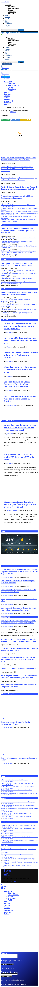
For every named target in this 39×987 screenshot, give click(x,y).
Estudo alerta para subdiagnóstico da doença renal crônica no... (19, 793)
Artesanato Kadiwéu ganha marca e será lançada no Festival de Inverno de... (21, 340)
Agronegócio (8, 23)
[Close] (1, 72)
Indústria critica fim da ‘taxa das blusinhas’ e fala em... (16, 813)
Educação (11, 6)
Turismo (7, 18)
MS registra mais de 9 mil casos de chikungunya (14, 780)
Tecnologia (12, 12)
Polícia (7, 27)
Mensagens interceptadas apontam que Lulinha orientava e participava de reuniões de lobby (17, 241)
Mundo (10, 10)
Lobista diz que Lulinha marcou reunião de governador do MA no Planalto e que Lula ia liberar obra (17, 169)
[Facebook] (1, 75)
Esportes (7, 25)
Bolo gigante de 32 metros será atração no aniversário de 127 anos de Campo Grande (17, 264)
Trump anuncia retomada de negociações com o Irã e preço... (18, 802)
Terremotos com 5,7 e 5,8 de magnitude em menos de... (16, 816)
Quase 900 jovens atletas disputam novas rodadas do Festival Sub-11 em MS (19, 649)
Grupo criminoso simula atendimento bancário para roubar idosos (19, 211)
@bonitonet (9, 332)
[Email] (4, 75)
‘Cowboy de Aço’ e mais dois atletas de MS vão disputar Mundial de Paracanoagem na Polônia (18, 640)
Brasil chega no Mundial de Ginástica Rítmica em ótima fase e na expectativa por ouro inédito (19, 677)
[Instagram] (2, 75)
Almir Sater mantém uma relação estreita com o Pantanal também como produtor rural (18, 159)
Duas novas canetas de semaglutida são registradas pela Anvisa (15, 723)
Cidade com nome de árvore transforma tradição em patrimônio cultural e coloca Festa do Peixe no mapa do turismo (19, 572)
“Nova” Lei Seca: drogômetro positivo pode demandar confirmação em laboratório (16, 300)
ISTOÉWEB (13, 112)
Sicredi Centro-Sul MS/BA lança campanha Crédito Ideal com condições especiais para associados (18, 282)
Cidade (7, 15)
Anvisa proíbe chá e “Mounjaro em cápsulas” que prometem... (18, 786)
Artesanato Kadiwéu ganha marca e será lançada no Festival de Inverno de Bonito (19, 179)
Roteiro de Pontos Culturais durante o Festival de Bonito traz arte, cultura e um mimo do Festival (19, 188)
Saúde (6, 20)
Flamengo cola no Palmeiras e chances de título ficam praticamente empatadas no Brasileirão (18, 622)
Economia (7, 17)
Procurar (21, 30)
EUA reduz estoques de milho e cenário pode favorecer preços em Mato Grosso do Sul (20, 504)
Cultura (7, 22)
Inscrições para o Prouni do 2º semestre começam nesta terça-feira (19, 862)
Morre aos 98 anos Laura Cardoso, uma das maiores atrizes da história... (20, 398)
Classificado (7, 64)
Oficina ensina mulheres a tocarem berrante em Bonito (16, 278)
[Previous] (7, 203)
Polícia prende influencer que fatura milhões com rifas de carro (18, 309)
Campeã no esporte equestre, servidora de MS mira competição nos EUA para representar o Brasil (18, 659)
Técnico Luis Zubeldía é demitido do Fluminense (19, 668)
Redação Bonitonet (11, 405)
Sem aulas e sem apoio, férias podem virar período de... (16, 865)
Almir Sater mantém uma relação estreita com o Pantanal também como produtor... (20, 326)
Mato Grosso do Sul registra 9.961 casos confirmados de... (17, 783)
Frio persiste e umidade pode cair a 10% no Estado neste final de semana (17, 197)
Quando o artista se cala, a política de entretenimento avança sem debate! (20, 369)
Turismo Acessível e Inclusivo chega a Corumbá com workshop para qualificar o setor (18, 609)
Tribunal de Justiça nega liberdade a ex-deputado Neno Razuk (18, 238)
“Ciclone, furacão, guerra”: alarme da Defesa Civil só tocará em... (19, 837)
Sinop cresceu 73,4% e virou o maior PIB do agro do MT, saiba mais (19, 457)
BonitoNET (8, 5)
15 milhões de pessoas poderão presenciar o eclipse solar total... (19, 828)
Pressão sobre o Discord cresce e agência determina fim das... (18, 825)
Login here (23, 984)
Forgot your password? (7, 968)
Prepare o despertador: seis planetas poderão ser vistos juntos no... (19, 840)
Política (11, 13)
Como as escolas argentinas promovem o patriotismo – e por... (18, 859)
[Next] (8, 203)
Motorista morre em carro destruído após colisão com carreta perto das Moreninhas (19, 293)
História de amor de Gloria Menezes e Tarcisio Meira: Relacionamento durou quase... (18, 384)
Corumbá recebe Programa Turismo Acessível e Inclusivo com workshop (18, 591)
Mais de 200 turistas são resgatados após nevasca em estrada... (18, 805)
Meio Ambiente (13, 8)
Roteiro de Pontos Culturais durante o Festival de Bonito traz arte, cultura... (21, 355)
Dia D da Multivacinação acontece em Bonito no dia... (16, 790)
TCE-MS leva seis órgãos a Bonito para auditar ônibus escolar (18, 270)
